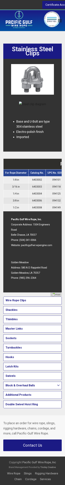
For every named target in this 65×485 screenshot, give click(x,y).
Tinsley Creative (48, 467)
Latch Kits (12, 366)
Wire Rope (13, 473)
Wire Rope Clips (16, 300)
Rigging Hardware (46, 473)
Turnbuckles (14, 347)
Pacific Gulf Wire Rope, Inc (39, 462)
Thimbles (12, 319)
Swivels (11, 376)
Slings (28, 473)
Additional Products (18, 394)
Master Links (14, 328)
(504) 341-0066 (27, 240)
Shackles (12, 310)
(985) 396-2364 (27, 277)
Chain (18, 479)
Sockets (11, 338)
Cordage (30, 479)
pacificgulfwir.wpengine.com (36, 245)
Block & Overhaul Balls (20, 385)
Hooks (10, 357)
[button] (60, 20)
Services (45, 479)
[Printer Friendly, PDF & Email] (56, 294)
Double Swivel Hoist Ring (22, 404)
